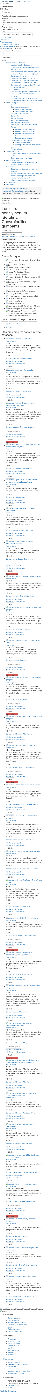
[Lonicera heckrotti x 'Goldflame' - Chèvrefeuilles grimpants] (24, 881)
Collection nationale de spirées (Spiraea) (25, 85)
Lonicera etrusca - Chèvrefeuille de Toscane (22, 869)
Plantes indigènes (17, 149)
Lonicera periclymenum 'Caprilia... (18, 1082)
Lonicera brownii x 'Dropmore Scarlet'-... (20, 427)
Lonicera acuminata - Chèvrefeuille (18, 392)
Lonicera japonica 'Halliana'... (16, 660)
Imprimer (9, 327)
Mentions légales (14, 1350)
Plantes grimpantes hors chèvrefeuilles (24, 125)
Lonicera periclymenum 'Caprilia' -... (19, 734)
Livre (12, 147)
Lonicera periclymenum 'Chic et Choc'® (20, 1296)
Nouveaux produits (14, 1341)
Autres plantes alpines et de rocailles (28, 145)
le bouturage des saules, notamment (24, 180)
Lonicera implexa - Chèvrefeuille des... (20, 596)
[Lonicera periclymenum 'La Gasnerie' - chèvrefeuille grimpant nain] (24, 1094)
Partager (13, 320)
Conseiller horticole (13, 160)
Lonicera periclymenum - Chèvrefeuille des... (22, 1172)
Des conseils (10, 167)
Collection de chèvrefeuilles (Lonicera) (24, 78)
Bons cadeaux (11, 182)
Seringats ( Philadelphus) (20, 114)
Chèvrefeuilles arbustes (23, 109)
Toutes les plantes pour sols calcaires (24, 98)
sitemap (11, 1354)
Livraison (11, 1348)
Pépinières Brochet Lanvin (9, 45)
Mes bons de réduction (16, 1373)
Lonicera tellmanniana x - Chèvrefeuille (20, 767)
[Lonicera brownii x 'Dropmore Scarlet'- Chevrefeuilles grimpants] (24, 404)
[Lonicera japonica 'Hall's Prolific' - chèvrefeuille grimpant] (24, 608)
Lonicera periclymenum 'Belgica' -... (19, 1043)
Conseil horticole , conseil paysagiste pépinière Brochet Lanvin (24, 163)
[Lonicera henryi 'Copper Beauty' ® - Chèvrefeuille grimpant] (24, 542)
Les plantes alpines (17, 87)
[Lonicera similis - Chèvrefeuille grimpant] (21, 1184)
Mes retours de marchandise (18, 1364)
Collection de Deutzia (18, 76)
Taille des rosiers (14, 1329)
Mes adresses (13, 1369)
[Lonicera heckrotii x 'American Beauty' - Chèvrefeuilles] (24, 509)
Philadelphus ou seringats (17, 1322)
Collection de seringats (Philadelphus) (24, 80)
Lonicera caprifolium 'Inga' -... (16, 497)
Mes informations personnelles (19, 1371)
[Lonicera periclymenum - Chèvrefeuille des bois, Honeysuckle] (24, 1156)
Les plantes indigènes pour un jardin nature (26, 100)
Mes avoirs (12, 1366)
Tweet (5, 320)
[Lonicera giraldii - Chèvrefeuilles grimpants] (22, 1247)
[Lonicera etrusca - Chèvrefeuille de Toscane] (23, 851)
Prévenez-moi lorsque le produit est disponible (18, 236)
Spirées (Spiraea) (17, 118)
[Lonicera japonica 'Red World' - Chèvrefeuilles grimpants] (24, 678)
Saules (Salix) (16, 116)
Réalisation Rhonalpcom (8, 1391)
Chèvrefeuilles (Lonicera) (20, 107)
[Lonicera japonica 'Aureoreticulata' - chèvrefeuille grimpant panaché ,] (24, 953)
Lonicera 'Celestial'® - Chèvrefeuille (19, 358)
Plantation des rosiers (15, 1331)
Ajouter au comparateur (14, 361)
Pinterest (32, 320)
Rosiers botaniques (22, 136)
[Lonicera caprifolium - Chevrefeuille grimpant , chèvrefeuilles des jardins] (24, 445)
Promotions (12, 1339)
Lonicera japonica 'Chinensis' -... (17, 1012)
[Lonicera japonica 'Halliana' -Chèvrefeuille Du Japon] (24, 641)
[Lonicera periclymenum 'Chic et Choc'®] (21, 1276)
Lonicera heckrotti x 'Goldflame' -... (18, 906)
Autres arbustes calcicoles (20, 120)
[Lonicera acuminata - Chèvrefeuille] (19, 369)
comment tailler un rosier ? (20, 178)
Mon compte (9, 1358)
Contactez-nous (13, 1346)
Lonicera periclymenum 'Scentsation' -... (20, 1144)
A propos (11, 1352)
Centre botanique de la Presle (21, 158)
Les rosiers (15, 89)
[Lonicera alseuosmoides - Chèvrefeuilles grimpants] (24, 816)
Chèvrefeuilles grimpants (24, 111)
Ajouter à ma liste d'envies (15, 324)
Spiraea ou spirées (14, 1318)
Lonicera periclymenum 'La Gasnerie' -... (20, 1113)
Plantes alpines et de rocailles (21, 140)
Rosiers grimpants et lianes (25, 131)
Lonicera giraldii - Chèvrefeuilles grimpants (21, 1265)
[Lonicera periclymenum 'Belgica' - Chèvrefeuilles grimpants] (24, 1024)
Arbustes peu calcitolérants (20, 122)
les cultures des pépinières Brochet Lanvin (26, 91)
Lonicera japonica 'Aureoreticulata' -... (19, 974)
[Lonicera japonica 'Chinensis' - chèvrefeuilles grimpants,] (24, 986)
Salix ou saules (13, 1320)
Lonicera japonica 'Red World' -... (18, 699)
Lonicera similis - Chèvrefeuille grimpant (20, 1201)
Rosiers (13, 127)
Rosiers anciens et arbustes (25, 129)
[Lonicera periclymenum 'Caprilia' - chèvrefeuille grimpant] (24, 717)
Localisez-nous (13, 1385)
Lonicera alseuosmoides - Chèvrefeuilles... (21, 840)
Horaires (7, 48)
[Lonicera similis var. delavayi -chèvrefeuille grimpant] (24, 1219)
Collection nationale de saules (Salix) (24, 83)
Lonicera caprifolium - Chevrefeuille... (19, 468)
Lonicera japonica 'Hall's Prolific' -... (18, 629)
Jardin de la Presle (13, 151)
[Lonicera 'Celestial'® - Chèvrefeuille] (19, 338)
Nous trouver (10, 184)
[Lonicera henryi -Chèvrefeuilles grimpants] (22, 917)
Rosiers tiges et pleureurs (24, 138)
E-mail (10, 1387)
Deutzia (13, 105)
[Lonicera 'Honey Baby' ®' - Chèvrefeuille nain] (23, 784)
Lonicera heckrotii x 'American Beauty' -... (21, 530)
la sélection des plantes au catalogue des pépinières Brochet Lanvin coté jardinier (25, 72)
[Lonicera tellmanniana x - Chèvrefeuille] (21, 745)
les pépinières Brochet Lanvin (21, 65)
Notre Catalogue (12, 102)
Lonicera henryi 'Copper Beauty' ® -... (19, 559)
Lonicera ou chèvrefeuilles (17, 1325)
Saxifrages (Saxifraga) (23, 142)
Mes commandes (14, 1362)
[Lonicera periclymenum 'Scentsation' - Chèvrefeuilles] (24, 1125)
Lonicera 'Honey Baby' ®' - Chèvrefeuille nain (22, 804)
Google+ (23, 320)
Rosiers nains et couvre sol (25, 133)
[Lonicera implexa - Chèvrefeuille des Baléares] (23, 576)
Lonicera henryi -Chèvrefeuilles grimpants (21, 935)
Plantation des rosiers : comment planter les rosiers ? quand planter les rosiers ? (26, 174)
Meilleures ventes (14, 1343)
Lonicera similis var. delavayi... (17, 1236)
